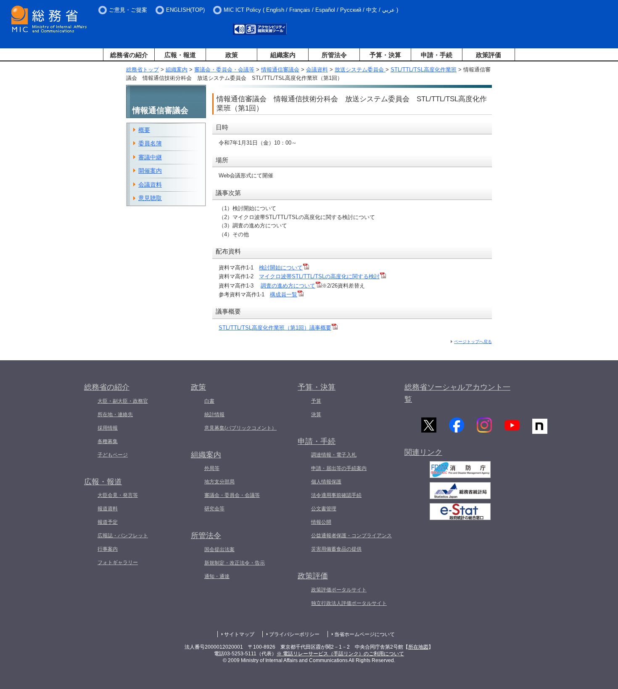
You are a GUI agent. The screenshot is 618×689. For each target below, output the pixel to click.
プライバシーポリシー (294, 634)
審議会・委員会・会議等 (224, 69)
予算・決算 (385, 54)
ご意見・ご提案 (128, 10)
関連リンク (423, 452)
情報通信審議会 (280, 69)
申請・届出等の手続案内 (339, 468)
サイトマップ (239, 634)
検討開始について (281, 267)
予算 (316, 401)
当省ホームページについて (364, 634)
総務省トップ (142, 69)
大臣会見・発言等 (118, 495)
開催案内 (150, 170)
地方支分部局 (219, 482)
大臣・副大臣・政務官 (123, 401)
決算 (316, 414)
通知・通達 (217, 576)
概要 (144, 130)
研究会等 (214, 509)
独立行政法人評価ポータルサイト (349, 603)
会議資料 (317, 69)
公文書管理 (323, 509)
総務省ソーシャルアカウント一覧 (457, 393)
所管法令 (334, 54)
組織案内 (283, 54)
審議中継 (150, 157)
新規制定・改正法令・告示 (234, 563)
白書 (209, 401)
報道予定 (108, 522)
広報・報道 (180, 54)
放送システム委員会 (360, 69)
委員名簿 (150, 143)
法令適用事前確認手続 (336, 495)
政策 (231, 54)
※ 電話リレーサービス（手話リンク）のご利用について (340, 653)
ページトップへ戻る (473, 341)
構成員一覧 (283, 294)
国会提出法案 (219, 549)
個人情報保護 (326, 482)
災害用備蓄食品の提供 (336, 549)
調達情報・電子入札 (334, 455)
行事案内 (108, 549)
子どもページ (113, 455)
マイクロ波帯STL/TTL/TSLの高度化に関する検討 (319, 276)
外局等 (211, 468)
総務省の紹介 (129, 54)
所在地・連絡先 (115, 414)
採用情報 (108, 428)
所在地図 (418, 646)
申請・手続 (436, 54)
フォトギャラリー (118, 562)
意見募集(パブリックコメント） (240, 428)
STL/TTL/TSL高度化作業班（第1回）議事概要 (275, 328)
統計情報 (214, 414)
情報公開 (321, 522)
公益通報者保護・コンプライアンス (351, 536)
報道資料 (108, 509)
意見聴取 (150, 198)
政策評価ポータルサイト (339, 590)
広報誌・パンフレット (123, 536)
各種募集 (108, 441)
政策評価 (488, 54)
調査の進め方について (288, 285)
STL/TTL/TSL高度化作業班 (424, 69)
